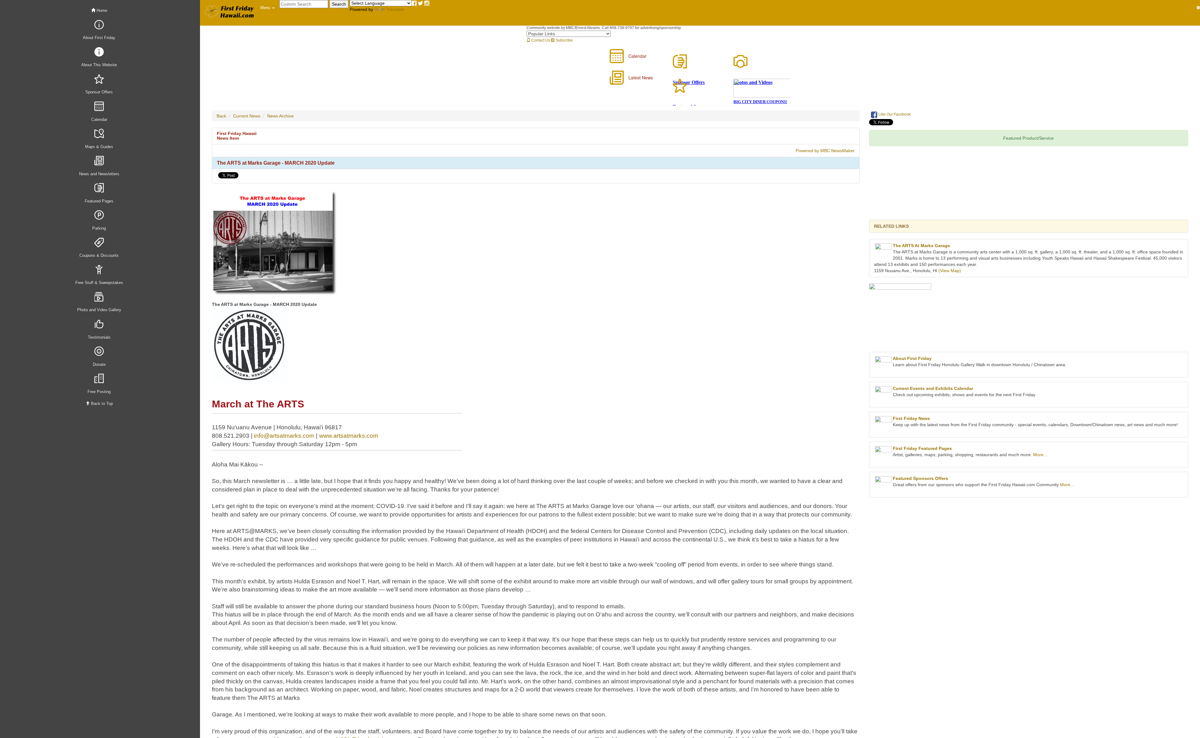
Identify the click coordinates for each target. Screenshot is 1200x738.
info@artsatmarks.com (284, 435)
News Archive (280, 115)
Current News (246, 115)
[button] (267, 8)
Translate (395, 9)
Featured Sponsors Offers (920, 478)
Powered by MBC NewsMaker (825, 150)
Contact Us (540, 40)
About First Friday (912, 358)
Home (101, 10)
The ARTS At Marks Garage (921, 245)
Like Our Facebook (894, 114)
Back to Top (101, 403)
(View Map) (949, 270)
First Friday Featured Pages (922, 448)
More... (1040, 454)
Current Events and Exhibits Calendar (933, 388)
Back (221, 115)
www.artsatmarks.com (348, 435)
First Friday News (911, 418)
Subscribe (564, 40)
